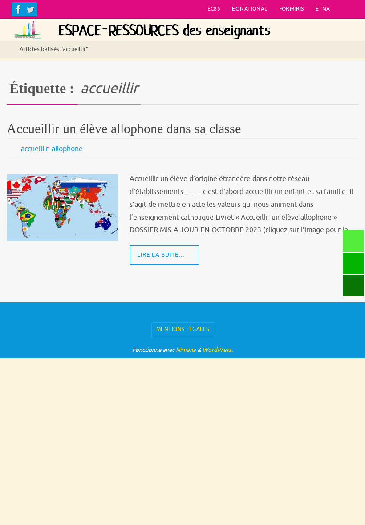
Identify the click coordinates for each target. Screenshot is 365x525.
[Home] (6, 49)
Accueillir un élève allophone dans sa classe (124, 128)
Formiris (291, 8)
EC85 (214, 8)
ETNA (323, 8)
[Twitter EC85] (30, 9)
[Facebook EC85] (19, 9)
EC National (249, 8)
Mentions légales (182, 327)
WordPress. (218, 347)
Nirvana (186, 347)
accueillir (34, 148)
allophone (67, 148)
